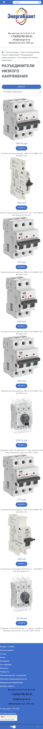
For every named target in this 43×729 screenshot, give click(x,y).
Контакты (4, 668)
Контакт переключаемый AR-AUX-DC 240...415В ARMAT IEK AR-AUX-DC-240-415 (21, 214)
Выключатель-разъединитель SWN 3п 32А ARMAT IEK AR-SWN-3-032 (21, 392)
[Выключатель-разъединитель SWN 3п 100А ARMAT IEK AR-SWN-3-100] (21, 475)
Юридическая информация (11, 682)
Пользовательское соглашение (13, 675)
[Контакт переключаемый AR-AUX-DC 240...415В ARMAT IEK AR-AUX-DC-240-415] (21, 178)
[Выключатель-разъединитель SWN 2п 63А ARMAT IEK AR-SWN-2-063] (21, 297)
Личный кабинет (7, 650)
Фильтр (21, 86)
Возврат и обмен (7, 646)
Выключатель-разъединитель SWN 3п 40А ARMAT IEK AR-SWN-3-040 (21, 273)
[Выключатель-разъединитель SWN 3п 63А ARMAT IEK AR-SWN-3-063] (21, 119)
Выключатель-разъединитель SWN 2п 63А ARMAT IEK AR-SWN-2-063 (21, 332)
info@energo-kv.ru (21, 39)
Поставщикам (6, 664)
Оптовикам (4, 661)
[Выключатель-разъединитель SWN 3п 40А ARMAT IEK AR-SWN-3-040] (21, 238)
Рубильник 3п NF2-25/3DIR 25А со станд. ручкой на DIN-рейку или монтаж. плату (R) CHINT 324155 (21, 451)
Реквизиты (4, 672)
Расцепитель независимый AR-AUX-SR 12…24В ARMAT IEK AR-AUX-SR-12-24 (21, 570)
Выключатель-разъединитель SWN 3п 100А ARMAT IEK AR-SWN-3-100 (21, 511)
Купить (21, 148)
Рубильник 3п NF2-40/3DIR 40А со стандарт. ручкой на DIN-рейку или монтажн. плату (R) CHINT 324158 (21, 629)
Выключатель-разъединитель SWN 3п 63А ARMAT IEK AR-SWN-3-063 (21, 154)
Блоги (2, 657)
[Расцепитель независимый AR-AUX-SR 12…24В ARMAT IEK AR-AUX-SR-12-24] (21, 535)
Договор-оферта (7, 686)
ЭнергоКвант (6, 709)
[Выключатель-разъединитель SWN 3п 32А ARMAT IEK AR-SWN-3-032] (21, 357)
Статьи (3, 654)
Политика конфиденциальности (13, 679)
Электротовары (12, 52)
